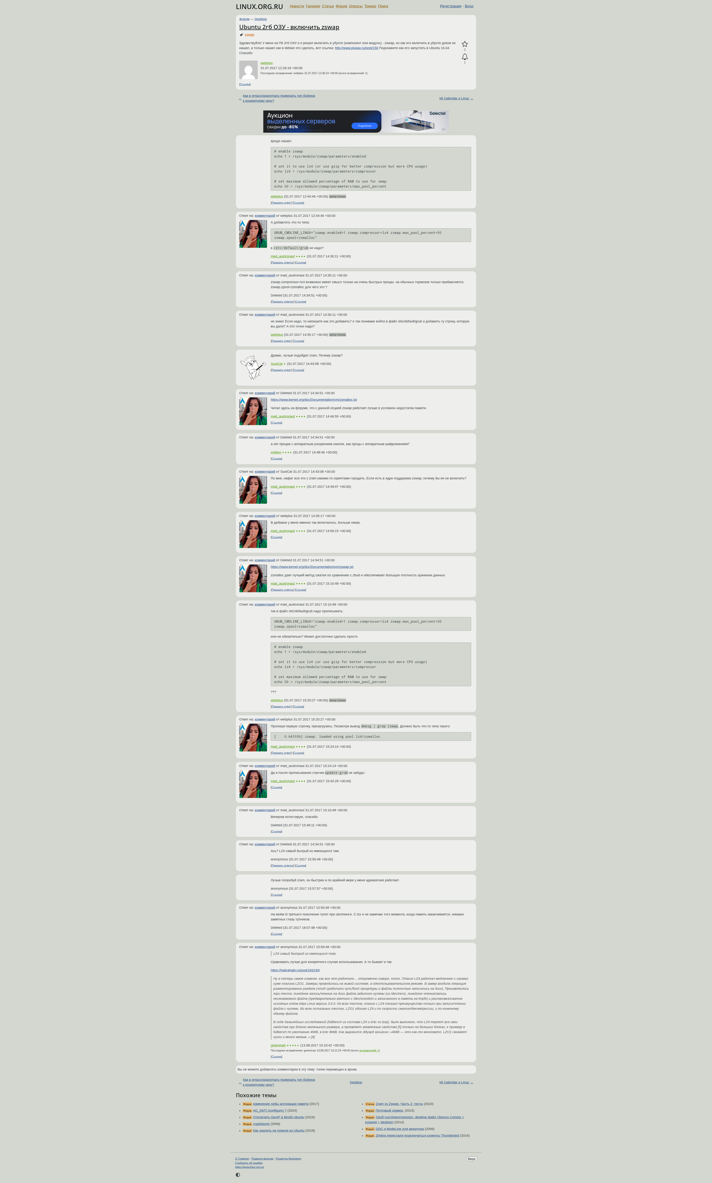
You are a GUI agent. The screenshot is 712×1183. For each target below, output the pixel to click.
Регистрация (450, 6)
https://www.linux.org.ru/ (249, 1167)
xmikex (276, 452)
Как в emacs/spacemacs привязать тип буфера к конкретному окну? (279, 98)
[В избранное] (464, 44)
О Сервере (242, 1158)
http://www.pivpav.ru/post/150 (356, 48)
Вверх (472, 1158)
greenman (278, 1045)
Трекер (370, 6)
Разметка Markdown (288, 1158)
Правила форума (262, 1158)
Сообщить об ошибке (249, 1162)
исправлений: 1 (369, 1050)
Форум (341, 6)
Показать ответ (281, 202)
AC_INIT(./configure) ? (269, 1110)
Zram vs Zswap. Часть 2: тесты (399, 1104)
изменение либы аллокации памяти (281, 1104)
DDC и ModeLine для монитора (400, 1129)
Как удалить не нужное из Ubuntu (278, 1130)
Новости (297, 6)
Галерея (313, 6)
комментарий (265, 216)
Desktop (261, 19)
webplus (267, 63)
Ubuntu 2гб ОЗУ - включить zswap (289, 27)
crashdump (261, 1124)
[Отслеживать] (464, 57)
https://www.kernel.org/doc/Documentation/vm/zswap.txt (312, 567)
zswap (249, 35)
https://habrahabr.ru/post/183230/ (295, 970)
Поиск (383, 6)
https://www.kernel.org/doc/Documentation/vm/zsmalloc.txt (314, 400)
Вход (469, 6)
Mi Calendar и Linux (454, 98)
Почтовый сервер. (390, 1110)
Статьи (328, 6)
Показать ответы (282, 262)
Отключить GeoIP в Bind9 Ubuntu (278, 1117)
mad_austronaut (283, 256)
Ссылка (245, 84)
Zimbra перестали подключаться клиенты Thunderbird (417, 1135)
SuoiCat (277, 364)
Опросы (355, 6)
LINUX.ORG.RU (259, 6)
